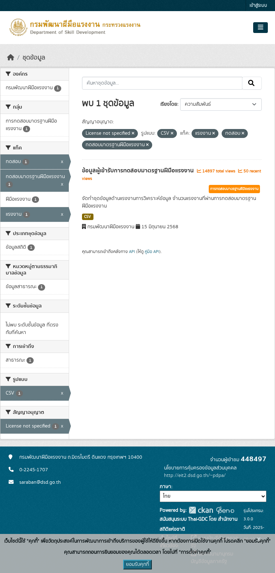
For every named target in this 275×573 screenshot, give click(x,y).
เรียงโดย (168, 104)
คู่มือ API (152, 251)
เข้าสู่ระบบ (258, 5)
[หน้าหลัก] (10, 57)
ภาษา (165, 486)
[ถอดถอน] (133, 134)
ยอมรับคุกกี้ (137, 564)
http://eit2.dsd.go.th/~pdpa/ (195, 475)
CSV (87, 217)
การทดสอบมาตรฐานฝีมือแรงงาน (234, 188)
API (132, 251)
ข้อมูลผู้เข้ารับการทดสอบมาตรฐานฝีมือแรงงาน (138, 170)
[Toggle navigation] (260, 27)
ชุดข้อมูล (34, 57)
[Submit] (252, 83)
